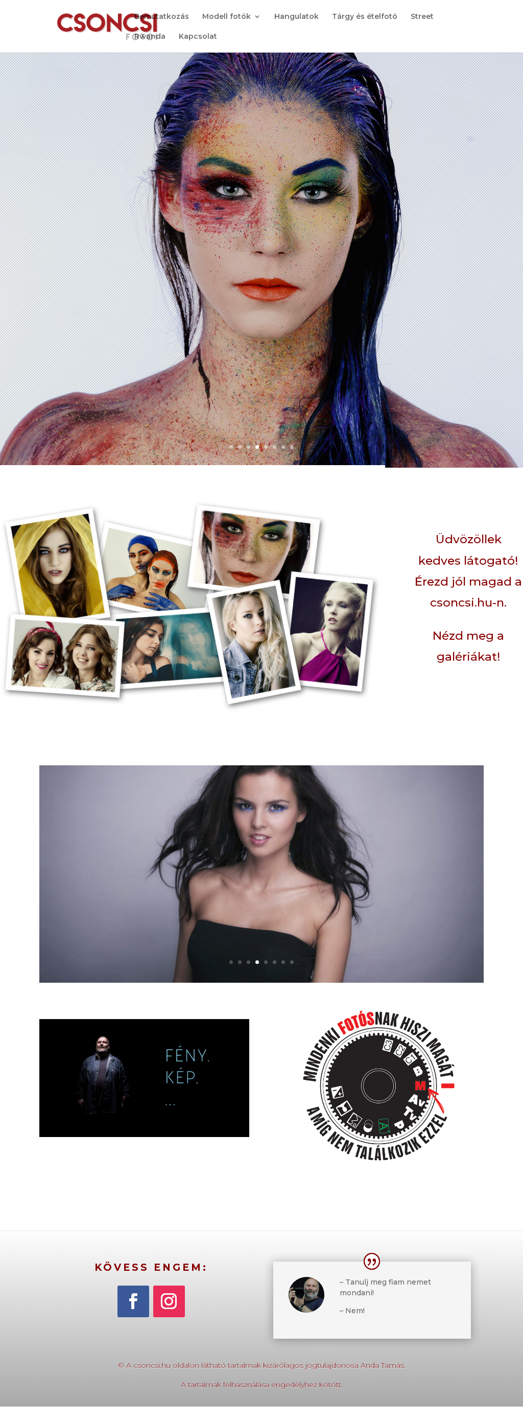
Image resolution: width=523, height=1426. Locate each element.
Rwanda (149, 37)
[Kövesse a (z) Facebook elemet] (133, 1301)
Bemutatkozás (161, 17)
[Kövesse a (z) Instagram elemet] (169, 1301)
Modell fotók (226, 17)
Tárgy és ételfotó (364, 17)
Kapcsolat (198, 37)
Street (422, 17)
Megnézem (261, 880)
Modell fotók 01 (261, 839)
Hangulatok (296, 17)
